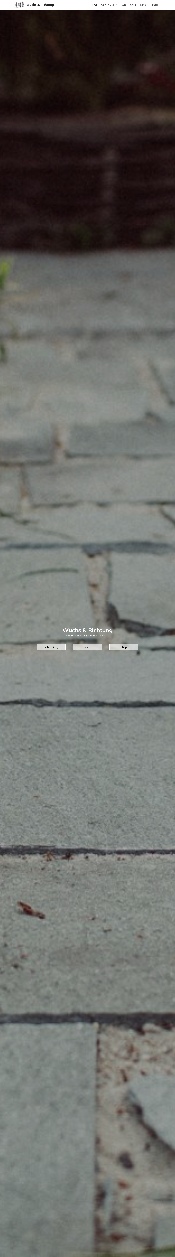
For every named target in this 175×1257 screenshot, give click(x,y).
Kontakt (154, 4)
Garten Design (109, 4)
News (143, 4)
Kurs (123, 4)
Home (93, 4)
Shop (133, 4)
